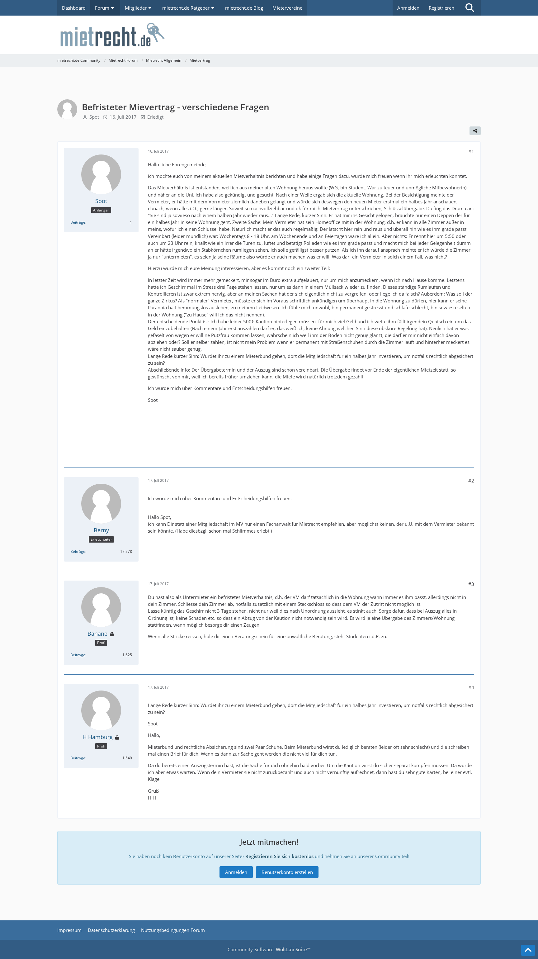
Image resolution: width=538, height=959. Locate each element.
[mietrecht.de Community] (269, 35)
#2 (471, 480)
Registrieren (441, 8)
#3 (471, 584)
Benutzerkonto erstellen (287, 872)
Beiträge (77, 222)
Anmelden (408, 8)
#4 (471, 687)
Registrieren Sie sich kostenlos (279, 856)
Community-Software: (269, 949)
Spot (94, 117)
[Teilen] (475, 130)
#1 (471, 151)
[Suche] (470, 8)
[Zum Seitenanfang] (528, 950)
